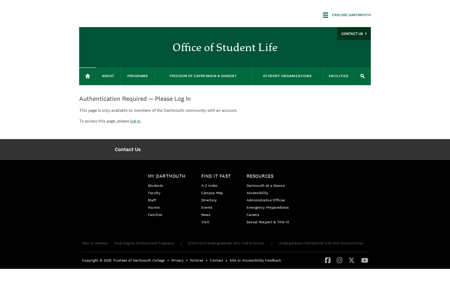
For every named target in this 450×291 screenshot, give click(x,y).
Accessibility (257, 192)
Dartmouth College (120, 14)
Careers (253, 214)
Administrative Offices (266, 200)
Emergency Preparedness (268, 207)
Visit (205, 222)
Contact (216, 260)
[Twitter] (351, 260)
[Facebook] (327, 260)
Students (155, 185)
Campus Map (212, 192)
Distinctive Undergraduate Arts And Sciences (226, 243)
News (205, 214)
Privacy (177, 260)
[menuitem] (127, 149)
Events (207, 207)
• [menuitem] (168, 260)
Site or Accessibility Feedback (255, 260)
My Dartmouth (167, 176)
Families (155, 214)
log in (135, 121)
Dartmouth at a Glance (266, 185)
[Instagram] (339, 260)
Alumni (154, 207)
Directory (209, 200)
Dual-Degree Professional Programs (144, 243)
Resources (260, 176)
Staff (152, 200)
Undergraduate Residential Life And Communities (321, 243)
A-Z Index (209, 185)
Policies (196, 260)
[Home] (87, 76)
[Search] (362, 76)
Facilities (338, 75)
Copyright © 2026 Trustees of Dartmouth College (123, 260)
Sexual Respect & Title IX (268, 222)
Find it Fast (216, 176)
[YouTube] (364, 260)
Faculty (154, 192)
